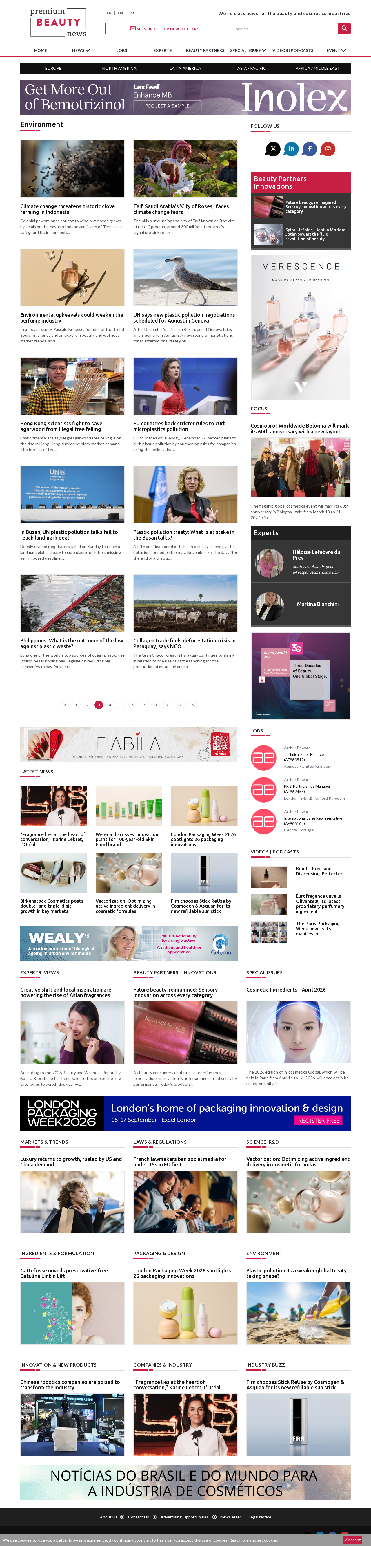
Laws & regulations (160, 1141)
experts (163, 50)
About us (108, 1516)
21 (181, 704)
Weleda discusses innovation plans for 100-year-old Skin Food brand (127, 839)
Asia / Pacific (251, 68)
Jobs (257, 730)
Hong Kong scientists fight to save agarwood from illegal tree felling (61, 426)
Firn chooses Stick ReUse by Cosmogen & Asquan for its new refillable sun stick (201, 906)
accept (354, 1539)
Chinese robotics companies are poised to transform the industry (70, 1385)
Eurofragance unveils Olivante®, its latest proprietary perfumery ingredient (320, 903)
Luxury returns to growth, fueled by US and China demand (71, 1162)
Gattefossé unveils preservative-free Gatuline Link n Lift (64, 1273)
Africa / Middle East (318, 68)
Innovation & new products (58, 1364)
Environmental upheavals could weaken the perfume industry (71, 317)
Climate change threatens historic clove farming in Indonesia (67, 209)
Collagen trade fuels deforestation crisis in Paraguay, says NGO (184, 643)
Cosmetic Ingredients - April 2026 (286, 989)
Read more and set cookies (253, 1540)
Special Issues (264, 972)
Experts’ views (39, 972)
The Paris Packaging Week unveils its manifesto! (317, 928)
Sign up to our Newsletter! (167, 29)
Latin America (185, 68)
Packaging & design (159, 1253)
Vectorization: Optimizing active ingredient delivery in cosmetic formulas (125, 906)
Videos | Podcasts (292, 50)
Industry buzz (265, 1364)
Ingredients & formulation (57, 1253)
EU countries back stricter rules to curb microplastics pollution (179, 426)
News (78, 50)
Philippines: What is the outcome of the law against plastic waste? (71, 643)
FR (109, 12)
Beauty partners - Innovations (282, 182)
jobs (122, 50)
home (40, 50)
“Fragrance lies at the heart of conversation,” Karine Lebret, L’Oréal (53, 839)
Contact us (138, 1516)
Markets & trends (44, 1141)
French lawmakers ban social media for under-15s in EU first (179, 1162)
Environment (264, 1253)
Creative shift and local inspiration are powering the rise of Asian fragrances (65, 992)
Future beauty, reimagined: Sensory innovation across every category (175, 992)
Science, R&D (262, 1141)
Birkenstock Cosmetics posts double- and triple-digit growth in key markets (51, 906)
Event (334, 50)
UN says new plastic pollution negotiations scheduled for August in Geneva (184, 317)
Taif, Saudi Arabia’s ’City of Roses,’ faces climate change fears (181, 209)
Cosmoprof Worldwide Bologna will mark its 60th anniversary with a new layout (300, 428)
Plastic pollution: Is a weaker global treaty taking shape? (296, 1273)
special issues (245, 50)
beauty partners (205, 50)
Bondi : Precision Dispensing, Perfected (319, 871)
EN (120, 12)
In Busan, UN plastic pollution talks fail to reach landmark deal (69, 535)
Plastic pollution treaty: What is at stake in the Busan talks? (183, 535)
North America (119, 68)
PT (132, 12)
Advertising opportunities (185, 1516)
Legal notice (260, 1516)
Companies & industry (162, 1364)
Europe (53, 68)
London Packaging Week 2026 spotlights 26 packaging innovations (203, 839)
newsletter (230, 1516)
